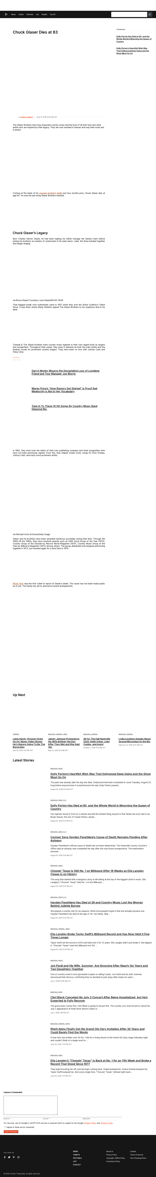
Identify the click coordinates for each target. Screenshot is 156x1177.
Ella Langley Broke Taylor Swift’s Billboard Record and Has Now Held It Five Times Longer (99, 935)
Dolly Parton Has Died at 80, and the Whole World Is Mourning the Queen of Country (134, 39)
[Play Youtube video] (59, 615)
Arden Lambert (27, 117)
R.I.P (64, 800)
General (16, 734)
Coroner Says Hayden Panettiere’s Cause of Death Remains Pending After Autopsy (99, 838)
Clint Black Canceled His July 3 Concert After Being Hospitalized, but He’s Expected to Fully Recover (99, 999)
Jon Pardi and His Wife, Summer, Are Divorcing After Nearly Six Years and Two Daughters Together (99, 967)
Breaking (51, 734)
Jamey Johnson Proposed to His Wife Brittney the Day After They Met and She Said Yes (64, 742)
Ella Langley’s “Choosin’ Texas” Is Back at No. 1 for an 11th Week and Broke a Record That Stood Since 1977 (100, 1062)
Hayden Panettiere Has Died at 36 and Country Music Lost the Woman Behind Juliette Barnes (96, 904)
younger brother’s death (50, 193)
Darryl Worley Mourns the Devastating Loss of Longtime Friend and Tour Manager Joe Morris (65, 372)
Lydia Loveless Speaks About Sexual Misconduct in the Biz (135, 740)
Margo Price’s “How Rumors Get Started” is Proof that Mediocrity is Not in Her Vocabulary (64, 390)
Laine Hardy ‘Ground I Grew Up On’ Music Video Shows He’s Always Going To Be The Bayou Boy (29, 742)
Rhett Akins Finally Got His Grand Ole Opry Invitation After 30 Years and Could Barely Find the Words (97, 1030)
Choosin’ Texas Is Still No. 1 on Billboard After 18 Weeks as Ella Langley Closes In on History (97, 872)
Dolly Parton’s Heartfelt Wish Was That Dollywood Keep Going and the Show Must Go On (132, 51)
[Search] (149, 14)
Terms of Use (106, 1123)
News (65, 734)
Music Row (18, 583)
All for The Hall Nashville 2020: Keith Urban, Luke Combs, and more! (96, 741)
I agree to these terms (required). (20, 1127)
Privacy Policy (90, 1123)
